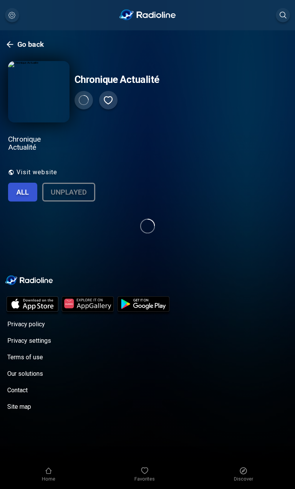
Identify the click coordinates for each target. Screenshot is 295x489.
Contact (17, 390)
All (23, 192)
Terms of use (25, 357)
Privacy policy (26, 324)
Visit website (37, 172)
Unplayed (69, 192)
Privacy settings (29, 340)
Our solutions (25, 373)
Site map (19, 406)
